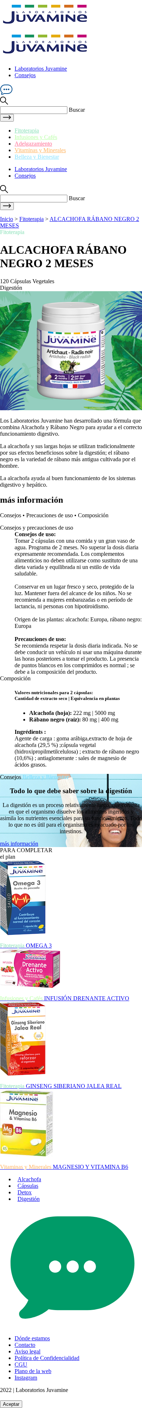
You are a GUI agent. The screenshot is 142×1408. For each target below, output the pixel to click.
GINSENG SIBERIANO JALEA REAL (61, 1086)
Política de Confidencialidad (47, 1358)
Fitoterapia (27, 130)
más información (19, 844)
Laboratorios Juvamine (41, 69)
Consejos (25, 75)
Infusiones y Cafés (36, 137)
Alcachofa (29, 1179)
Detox (24, 1192)
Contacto (25, 1345)
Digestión (28, 1199)
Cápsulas (27, 1186)
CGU (21, 1364)
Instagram (26, 1378)
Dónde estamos (32, 1338)
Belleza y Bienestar (37, 157)
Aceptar (11, 1404)
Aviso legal (27, 1351)
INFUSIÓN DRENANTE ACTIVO (64, 998)
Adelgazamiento (33, 144)
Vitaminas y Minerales (40, 150)
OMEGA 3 (26, 945)
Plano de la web (33, 1371)
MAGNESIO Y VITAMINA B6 (64, 1167)
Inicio (6, 219)
